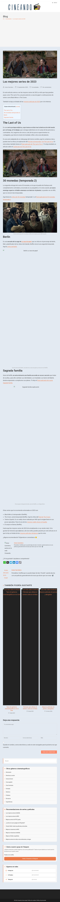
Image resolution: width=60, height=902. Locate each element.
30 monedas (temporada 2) (12, 112)
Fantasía (8, 788)
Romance (8, 798)
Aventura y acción (10, 775)
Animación (8, 772)
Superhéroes (9, 801)
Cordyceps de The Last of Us (22, 146)
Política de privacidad (41, 900)
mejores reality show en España (37, 522)
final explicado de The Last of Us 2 (32, 144)
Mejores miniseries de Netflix (13, 832)
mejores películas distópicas (29, 533)
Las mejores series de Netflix (13, 813)
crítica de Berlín (12, 246)
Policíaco (8, 795)
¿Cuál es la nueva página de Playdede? (15, 823)
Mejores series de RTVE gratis (13, 819)
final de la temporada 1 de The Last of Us (40, 141)
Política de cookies (32, 900)
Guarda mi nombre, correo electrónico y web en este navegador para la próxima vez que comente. (30, 746)
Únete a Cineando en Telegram (30, 858)
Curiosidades (35, 87)
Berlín (5, 115)
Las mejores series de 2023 (19, 18)
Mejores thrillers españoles (12, 836)
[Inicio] (3, 18)
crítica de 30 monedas (18, 197)
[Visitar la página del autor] (6, 574)
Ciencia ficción (9, 778)
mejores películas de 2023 (32, 101)
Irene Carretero (9, 87)
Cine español (9, 782)
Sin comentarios (47, 87)
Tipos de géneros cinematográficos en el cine (12, 708)
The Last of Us (8, 110)
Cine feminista (9, 785)
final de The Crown (44, 517)
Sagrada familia (8, 117)
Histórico (8, 792)
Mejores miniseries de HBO (12, 829)
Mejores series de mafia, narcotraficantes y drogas (18, 839)
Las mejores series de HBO (12, 816)
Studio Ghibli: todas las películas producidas (16, 826)
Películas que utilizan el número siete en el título (30, 707)
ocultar (17, 106)
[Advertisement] (30, 32)
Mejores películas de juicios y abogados (48, 707)
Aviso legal (24, 900)
